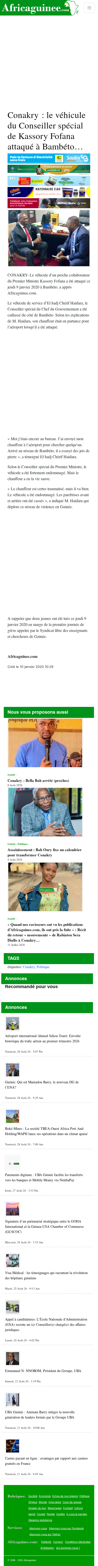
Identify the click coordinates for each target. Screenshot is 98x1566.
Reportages (55, 1508)
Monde (43, 1502)
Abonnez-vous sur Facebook (66, 1528)
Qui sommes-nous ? (68, 1547)
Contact (58, 1541)
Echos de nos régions (65, 1496)
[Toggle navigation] (89, 8)
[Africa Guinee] (39, 7)
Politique (43, 966)
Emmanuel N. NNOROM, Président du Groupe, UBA (43, 1370)
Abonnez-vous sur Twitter (45, 1534)
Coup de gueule (72, 1502)
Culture (78, 1508)
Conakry (29, 966)
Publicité (46, 1541)
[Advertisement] (49, 52)
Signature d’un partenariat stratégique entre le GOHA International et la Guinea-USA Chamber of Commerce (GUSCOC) (44, 1226)
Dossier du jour (37, 1508)
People (51, 1514)
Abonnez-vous (38, 1528)
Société (32, 1496)
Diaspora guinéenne (40, 1520)
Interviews (54, 1502)
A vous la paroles (76, 1514)
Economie (45, 1496)
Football (68, 1508)
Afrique (32, 1502)
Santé (31, 1514)
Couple (41, 1514)
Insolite (60, 1514)
